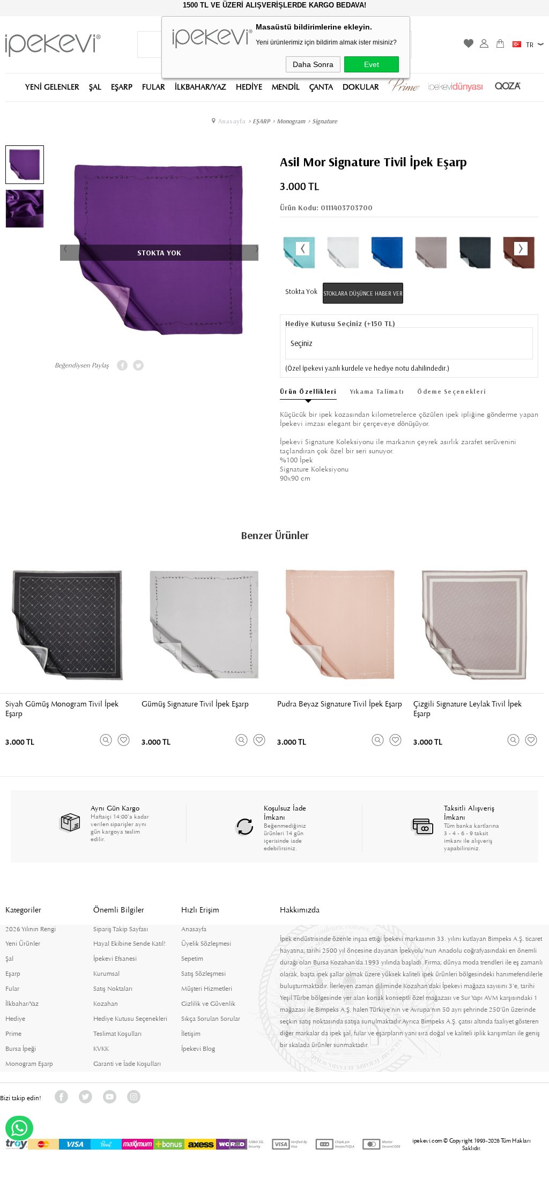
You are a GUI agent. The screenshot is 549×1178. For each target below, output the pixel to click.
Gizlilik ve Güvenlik (208, 1003)
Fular (12, 988)
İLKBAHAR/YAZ (200, 86)
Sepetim (192, 958)
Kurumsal (106, 973)
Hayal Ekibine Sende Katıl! (129, 943)
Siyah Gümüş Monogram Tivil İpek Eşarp (61, 708)
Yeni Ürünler (22, 943)
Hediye (15, 1018)
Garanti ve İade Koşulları (127, 1063)
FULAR (153, 86)
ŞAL (95, 86)
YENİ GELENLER (52, 86)
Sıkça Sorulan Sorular (210, 1018)
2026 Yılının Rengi (30, 929)
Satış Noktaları (112, 988)
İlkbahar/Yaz (22, 1003)
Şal (9, 958)
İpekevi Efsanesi (115, 958)
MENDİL (286, 86)
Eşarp (12, 973)
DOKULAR (361, 86)
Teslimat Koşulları (117, 1033)
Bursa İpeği (20, 1048)
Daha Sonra (313, 64)
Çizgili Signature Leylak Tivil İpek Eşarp (467, 708)
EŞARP (121, 86)
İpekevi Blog (198, 1048)
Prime (13, 1033)
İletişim (191, 1033)
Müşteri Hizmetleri (206, 988)
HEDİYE (249, 86)
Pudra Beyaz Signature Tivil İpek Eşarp (339, 704)
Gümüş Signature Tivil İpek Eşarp (195, 704)
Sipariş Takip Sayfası (120, 929)
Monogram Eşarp (29, 1063)
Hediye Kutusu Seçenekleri (130, 1018)
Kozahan (105, 1003)
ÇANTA (321, 86)
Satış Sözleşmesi (203, 973)
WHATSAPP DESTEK (19, 1128)
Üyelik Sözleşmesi (206, 943)
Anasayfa (193, 929)
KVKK (101, 1048)
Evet (371, 64)
